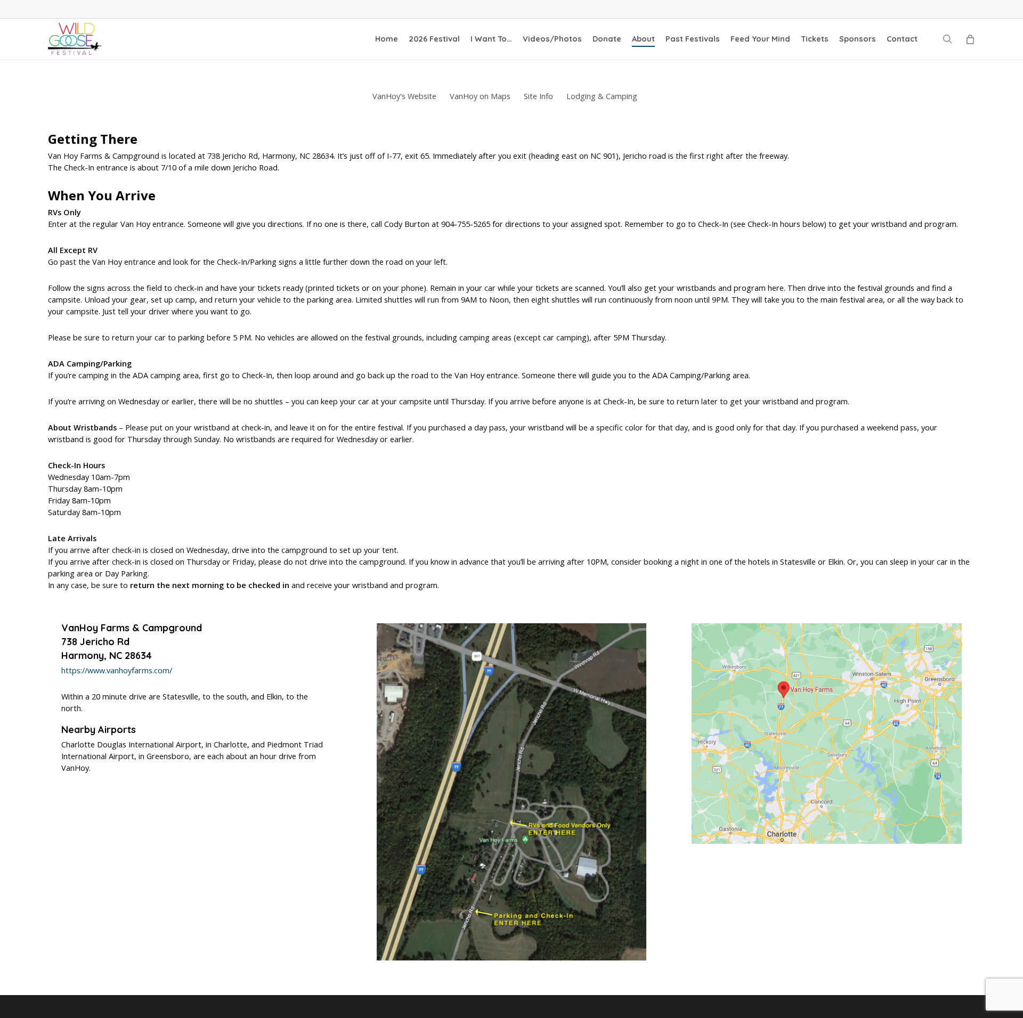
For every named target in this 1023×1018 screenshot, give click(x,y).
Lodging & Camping (601, 96)
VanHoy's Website (404, 96)
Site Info (538, 96)
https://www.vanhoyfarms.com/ (116, 670)
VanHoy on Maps (480, 96)
